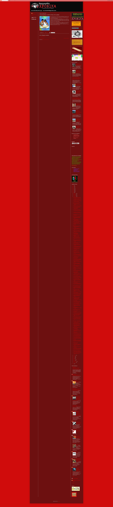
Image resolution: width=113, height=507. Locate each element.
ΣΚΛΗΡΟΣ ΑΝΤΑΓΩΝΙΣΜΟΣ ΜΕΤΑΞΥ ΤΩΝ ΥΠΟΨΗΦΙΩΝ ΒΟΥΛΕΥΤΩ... (77, 231)
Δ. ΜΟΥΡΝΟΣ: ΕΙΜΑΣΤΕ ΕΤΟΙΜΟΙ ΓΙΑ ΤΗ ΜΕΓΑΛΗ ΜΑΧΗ (77, 278)
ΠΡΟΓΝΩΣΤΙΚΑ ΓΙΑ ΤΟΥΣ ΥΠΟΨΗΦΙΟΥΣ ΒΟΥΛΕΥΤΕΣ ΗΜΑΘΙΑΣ (77, 204)
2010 (73, 191)
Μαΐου (74, 358)
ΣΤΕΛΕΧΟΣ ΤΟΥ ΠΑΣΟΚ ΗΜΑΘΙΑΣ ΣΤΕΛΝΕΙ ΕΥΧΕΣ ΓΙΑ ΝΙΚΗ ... (77, 206)
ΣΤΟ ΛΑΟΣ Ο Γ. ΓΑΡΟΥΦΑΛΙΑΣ (76, 320)
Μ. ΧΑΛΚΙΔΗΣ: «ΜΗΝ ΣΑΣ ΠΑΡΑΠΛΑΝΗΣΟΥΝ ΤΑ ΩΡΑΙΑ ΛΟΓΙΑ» (77, 229)
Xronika (33, 13)
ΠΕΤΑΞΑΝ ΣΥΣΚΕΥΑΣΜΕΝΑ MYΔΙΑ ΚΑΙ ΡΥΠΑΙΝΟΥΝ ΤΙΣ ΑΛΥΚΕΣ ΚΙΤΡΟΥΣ (78, 120)
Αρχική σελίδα (54, 38)
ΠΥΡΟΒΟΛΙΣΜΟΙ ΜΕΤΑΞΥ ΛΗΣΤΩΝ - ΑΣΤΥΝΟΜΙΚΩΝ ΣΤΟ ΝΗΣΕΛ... (77, 261)
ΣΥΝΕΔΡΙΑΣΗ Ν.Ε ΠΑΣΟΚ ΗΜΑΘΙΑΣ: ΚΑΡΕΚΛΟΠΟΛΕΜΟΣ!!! (76, 236)
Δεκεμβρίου (74, 193)
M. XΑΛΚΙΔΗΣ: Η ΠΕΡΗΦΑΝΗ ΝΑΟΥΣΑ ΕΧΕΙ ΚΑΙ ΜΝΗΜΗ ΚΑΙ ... (77, 210)
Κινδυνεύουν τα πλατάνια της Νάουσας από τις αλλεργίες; (78, 64)
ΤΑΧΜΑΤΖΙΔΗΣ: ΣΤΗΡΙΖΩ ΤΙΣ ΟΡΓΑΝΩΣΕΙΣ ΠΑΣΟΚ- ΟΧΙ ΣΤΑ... (76, 238)
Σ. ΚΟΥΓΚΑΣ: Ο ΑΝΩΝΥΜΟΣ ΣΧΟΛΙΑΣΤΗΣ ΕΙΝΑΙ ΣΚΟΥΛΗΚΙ (78, 127)
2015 (73, 186)
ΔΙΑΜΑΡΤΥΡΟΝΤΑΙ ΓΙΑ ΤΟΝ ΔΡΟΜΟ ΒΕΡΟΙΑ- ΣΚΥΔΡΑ (76, 323)
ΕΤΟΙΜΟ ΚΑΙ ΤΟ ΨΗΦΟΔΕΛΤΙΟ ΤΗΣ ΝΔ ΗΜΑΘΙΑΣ (77, 270)
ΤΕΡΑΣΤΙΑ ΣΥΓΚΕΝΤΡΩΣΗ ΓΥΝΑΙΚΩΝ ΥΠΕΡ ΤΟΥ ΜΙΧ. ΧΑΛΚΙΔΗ (76, 244)
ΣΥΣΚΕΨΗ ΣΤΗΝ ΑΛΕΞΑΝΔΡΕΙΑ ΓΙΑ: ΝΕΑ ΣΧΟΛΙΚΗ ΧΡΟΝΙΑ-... (77, 294)
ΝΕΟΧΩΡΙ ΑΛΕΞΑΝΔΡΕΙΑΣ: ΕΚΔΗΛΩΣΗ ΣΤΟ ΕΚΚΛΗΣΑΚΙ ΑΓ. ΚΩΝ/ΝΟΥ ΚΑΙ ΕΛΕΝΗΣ (78, 71)
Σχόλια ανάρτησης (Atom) (46, 39)
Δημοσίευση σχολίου (43, 36)
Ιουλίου (74, 356)
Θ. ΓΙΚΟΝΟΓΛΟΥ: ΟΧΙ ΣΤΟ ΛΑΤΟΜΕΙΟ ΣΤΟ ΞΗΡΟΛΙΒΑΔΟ (77, 199)
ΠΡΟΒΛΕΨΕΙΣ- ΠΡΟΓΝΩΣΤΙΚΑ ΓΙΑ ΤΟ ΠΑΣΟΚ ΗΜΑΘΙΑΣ (77, 201)
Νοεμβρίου (74, 194)
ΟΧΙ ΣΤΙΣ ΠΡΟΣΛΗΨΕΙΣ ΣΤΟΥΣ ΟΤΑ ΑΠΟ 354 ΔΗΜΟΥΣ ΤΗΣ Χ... (77, 334)
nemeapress (74, 421)
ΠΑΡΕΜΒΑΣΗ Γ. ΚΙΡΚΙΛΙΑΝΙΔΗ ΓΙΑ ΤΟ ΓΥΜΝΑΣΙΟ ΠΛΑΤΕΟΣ (78, 104)
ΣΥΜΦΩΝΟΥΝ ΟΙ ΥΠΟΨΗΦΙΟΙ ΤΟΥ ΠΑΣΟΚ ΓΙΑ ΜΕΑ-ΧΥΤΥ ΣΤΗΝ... (76, 280)
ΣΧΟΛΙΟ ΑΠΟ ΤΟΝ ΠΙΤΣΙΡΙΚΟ (76, 202)
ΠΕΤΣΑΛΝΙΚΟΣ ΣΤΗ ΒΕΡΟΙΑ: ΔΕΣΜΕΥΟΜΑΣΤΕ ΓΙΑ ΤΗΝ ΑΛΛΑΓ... (76, 218)
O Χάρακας (74, 467)
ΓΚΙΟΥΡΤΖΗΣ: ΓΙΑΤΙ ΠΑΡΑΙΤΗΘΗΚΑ (75, 343)
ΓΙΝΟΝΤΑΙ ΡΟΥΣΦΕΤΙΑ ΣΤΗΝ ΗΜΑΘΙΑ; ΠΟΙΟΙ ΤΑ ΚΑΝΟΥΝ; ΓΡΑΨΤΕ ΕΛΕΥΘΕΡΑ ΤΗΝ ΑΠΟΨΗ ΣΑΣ (76, 78)
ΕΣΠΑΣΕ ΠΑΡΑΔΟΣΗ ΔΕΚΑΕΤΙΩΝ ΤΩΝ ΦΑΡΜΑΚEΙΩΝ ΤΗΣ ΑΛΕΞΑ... (77, 353)
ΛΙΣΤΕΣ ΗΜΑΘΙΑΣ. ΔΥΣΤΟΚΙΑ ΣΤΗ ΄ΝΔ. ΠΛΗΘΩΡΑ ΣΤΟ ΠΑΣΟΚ (77, 317)
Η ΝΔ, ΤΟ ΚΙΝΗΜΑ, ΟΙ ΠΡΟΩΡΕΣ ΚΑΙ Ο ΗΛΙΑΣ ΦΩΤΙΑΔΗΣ (77, 335)
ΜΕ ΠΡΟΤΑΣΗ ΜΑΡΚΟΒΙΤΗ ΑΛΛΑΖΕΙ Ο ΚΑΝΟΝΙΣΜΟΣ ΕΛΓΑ (76, 264)
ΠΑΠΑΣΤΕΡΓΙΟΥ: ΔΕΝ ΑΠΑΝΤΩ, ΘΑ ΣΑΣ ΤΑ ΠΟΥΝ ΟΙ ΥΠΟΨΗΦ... (77, 227)
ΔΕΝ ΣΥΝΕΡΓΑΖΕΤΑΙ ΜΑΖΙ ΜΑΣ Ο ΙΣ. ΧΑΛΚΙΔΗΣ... (77, 300)
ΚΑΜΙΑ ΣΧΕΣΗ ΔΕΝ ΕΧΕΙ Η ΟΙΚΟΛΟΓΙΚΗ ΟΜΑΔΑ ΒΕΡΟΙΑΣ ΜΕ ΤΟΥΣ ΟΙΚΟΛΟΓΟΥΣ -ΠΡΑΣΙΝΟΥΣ (76, 99)
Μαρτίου (74, 360)
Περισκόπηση (74, 374)
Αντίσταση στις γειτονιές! (76, 411)
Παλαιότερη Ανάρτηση (66, 38)
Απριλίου (74, 359)
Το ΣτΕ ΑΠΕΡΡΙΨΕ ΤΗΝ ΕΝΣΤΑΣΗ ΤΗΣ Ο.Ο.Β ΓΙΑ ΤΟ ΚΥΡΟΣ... (77, 254)
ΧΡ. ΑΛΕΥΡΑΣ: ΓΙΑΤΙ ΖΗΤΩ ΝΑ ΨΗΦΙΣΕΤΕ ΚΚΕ (76, 242)
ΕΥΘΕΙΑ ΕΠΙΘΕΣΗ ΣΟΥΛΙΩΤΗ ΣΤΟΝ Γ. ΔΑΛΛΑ (76, 309)
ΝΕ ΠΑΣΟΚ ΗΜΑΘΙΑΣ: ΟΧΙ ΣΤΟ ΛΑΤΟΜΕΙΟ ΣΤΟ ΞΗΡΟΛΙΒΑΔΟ (77, 197)
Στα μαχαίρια (74, 451)
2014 (73, 187)
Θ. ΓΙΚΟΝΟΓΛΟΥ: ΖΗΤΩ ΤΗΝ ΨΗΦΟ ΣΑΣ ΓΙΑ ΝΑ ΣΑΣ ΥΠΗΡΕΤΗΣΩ (76, 248)
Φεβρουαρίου (75, 361)
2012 (73, 189)
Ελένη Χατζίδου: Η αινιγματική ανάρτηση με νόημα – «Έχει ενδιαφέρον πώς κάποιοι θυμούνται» (77, 368)
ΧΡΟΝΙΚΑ (74, 435)
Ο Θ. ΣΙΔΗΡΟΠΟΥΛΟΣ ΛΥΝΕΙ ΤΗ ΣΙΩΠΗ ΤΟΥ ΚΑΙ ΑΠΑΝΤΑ (78, 85)
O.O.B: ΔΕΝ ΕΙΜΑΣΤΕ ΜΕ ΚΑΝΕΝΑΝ (76, 250)
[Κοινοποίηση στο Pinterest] (54, 32)
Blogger (59, 501)
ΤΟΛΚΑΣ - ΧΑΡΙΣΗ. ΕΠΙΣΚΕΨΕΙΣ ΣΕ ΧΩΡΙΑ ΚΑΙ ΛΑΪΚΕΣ (77, 222)
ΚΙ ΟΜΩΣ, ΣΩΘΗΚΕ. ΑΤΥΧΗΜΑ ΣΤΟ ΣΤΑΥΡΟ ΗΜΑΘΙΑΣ (76, 301)
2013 (73, 188)
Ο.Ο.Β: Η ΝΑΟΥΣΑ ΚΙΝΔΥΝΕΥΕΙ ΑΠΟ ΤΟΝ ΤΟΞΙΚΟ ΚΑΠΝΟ (77, 276)
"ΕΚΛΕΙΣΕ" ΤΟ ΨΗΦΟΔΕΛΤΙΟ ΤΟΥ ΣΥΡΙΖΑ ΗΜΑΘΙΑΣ (77, 274)
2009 (73, 192)
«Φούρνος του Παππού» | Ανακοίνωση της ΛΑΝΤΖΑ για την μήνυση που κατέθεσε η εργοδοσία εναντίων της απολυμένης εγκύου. (77, 414)
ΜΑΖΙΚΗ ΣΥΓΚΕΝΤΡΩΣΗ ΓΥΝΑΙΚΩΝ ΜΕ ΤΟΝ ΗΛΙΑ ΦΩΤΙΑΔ (76, 252)
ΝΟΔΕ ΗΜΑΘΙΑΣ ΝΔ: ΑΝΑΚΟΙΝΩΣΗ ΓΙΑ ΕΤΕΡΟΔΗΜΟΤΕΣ (75, 234)
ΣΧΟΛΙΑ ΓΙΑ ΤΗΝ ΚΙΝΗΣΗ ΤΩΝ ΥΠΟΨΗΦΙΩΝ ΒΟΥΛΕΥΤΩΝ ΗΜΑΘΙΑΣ (76, 241)
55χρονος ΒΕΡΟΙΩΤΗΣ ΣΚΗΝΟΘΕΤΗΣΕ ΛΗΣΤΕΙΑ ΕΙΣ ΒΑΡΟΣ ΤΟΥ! (77, 330)
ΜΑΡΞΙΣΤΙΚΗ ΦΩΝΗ (75, 478)
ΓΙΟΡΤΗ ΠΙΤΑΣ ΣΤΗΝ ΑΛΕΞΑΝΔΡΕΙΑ (75, 257)
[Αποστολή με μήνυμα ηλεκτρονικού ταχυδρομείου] (51, 32)
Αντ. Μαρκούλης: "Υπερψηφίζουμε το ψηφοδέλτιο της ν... (77, 256)
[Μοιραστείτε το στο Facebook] (53, 32)
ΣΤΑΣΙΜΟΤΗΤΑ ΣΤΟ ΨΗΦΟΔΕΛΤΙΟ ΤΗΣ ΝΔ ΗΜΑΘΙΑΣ (77, 292)
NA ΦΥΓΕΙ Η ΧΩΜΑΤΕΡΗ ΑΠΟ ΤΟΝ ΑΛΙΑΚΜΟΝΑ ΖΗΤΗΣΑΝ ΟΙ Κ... (77, 284)
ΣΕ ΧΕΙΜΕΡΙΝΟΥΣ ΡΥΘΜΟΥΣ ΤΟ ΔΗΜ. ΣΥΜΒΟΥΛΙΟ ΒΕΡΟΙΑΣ (77, 351)
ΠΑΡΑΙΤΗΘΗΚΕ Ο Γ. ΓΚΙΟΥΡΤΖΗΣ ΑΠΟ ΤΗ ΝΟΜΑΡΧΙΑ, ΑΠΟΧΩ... (77, 348)
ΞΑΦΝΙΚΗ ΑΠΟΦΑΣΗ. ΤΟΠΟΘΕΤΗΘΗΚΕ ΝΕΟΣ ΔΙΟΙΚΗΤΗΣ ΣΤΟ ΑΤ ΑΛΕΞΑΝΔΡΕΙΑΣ (78, 92)
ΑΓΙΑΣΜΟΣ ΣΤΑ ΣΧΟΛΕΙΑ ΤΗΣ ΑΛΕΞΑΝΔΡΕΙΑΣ (76, 282)
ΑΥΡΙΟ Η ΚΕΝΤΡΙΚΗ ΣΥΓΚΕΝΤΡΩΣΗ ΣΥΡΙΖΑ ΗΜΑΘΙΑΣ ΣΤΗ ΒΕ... (76, 220)
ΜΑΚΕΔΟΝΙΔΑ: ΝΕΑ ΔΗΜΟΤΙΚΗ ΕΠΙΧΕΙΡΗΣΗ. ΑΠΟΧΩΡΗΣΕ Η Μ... (77, 341)
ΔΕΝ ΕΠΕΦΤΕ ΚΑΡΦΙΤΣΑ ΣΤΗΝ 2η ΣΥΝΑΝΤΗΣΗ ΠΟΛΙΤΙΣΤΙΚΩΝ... (77, 328)
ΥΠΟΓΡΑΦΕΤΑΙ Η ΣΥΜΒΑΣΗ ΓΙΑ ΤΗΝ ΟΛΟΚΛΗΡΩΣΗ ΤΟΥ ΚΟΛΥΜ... (77, 345)
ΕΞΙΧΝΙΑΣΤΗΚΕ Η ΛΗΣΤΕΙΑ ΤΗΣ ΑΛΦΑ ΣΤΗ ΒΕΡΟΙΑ (77, 265)
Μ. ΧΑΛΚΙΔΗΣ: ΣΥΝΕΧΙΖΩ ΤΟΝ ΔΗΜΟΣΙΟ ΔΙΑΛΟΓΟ (76, 322)
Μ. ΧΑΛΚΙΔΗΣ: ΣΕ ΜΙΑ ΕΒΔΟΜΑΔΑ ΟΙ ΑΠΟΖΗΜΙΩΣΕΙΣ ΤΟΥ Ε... (77, 246)
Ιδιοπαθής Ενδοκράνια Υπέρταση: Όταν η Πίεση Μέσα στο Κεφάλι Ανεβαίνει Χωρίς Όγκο (76, 390)
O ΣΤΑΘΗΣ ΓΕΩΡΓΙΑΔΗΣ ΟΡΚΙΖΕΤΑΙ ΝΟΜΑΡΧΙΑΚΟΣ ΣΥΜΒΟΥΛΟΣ (76, 326)
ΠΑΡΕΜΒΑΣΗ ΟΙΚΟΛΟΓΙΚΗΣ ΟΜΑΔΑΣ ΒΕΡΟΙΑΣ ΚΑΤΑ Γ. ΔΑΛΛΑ (76, 306)
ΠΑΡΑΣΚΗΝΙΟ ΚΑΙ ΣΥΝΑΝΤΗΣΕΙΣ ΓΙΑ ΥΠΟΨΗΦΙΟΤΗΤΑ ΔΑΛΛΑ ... (77, 313)
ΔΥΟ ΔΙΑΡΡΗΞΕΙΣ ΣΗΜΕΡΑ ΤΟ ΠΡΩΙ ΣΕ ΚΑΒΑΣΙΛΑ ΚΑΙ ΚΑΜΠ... (76, 315)
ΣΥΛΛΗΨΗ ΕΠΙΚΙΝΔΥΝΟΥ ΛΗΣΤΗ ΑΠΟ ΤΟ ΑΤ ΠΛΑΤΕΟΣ (77, 303)
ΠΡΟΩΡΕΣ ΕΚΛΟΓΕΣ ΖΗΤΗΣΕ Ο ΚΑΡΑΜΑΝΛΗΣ (77, 332)
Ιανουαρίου (74, 362)
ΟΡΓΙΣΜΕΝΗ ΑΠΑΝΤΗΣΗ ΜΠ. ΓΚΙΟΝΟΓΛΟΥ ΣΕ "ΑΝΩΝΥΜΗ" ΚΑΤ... (77, 319)
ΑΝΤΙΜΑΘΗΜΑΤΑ (75, 429)
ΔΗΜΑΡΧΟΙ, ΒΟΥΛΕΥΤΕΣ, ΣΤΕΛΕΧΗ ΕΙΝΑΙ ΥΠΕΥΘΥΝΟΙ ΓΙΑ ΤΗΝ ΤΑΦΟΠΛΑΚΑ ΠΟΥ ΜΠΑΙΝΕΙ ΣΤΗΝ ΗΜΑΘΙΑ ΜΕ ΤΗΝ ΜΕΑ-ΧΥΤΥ (76, 112)
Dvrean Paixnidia (75, 405)
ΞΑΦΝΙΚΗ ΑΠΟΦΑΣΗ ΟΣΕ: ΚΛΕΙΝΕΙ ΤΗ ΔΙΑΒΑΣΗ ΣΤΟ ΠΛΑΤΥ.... (76, 296)
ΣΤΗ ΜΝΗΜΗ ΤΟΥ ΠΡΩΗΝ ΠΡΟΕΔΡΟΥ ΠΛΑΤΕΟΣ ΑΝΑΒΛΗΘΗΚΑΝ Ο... (76, 298)
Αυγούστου (74, 355)
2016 (73, 185)
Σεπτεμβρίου (74, 196)
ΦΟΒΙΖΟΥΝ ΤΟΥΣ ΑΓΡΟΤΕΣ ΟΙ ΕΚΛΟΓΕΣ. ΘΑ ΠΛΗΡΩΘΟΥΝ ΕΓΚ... (77, 288)
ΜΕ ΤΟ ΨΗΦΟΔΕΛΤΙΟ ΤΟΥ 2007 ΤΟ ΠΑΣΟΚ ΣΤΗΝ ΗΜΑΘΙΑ (77, 286)
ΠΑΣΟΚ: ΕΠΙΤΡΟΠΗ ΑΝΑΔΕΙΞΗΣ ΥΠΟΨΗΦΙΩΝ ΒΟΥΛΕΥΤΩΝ (77, 337)
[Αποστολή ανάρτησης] (49, 32)
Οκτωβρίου (74, 195)
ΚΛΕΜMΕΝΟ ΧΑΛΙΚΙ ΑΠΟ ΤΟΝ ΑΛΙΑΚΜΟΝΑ (76, 347)
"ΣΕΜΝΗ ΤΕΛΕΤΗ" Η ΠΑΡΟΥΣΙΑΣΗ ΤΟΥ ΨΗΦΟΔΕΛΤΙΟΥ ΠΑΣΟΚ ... (76, 273)
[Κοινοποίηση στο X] (52, 32)
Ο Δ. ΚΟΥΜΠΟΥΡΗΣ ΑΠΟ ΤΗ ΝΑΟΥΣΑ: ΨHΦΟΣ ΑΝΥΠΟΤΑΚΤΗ (76, 208)
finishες (77, 452)
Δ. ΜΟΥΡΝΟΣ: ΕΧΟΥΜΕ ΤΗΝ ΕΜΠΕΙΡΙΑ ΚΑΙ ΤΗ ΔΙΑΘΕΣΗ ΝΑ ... (77, 213)
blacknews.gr (74, 388)
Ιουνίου (74, 357)
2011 (73, 190)
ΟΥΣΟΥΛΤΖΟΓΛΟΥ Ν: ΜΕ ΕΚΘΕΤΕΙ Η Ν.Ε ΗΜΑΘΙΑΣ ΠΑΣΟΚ (76, 290)
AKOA (73, 476)
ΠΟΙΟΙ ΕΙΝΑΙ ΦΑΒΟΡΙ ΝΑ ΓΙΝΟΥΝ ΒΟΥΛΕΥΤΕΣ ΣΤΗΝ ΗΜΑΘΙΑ (77, 259)
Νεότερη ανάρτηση (42, 38)
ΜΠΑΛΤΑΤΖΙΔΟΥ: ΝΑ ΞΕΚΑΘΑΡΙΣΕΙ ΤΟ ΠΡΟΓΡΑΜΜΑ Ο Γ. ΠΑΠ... (77, 308)
